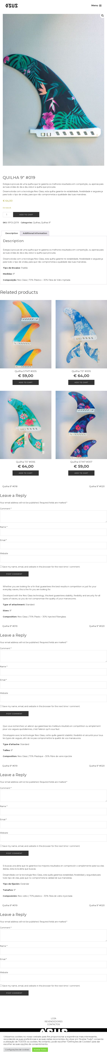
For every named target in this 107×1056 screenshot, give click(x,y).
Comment (5, 508)
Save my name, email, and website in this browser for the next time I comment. (41, 567)
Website (4, 553)
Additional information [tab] (34, 233)
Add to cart (26, 215)
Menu (94, 5)
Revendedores (54, 1021)
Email (3, 540)
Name (3, 527)
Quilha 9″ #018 (9, 486)
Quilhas (36, 222)
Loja (53, 1018)
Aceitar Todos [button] (40, 1049)
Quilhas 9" (46, 222)
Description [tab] (11, 233)
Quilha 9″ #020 (97, 486)
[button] (102, 15)
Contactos (53, 1024)
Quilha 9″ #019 (9, 626)
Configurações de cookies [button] (17, 1049)
